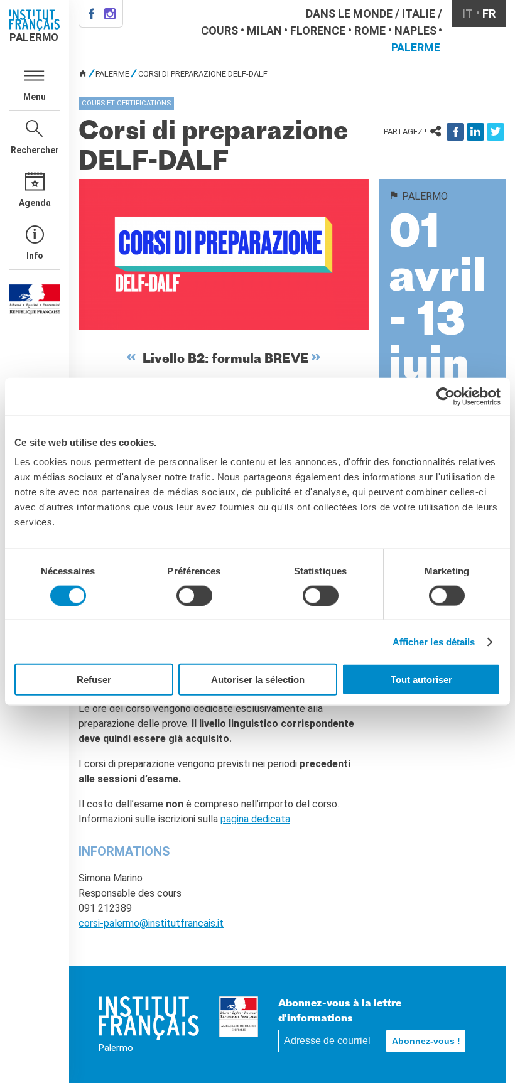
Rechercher (35, 150)
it (467, 13)
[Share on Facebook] (455, 132)
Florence (317, 30)
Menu (34, 97)
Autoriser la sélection (258, 679)
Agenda (35, 203)
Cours (219, 30)
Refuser (94, 679)
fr (489, 13)
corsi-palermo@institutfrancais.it (151, 923)
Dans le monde (349, 13)
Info (34, 256)
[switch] (194, 595)
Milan (264, 30)
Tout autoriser (421, 679)
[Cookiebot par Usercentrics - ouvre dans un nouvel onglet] (446, 396)
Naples (415, 30)
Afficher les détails (434, 641)
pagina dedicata (255, 819)
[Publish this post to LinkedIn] (475, 132)
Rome (370, 30)
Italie (418, 13)
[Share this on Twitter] (495, 132)
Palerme (415, 47)
